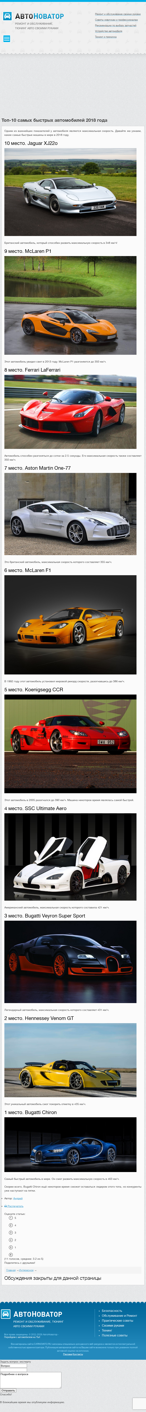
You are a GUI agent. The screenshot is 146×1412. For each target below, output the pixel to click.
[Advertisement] (73, 89)
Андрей (18, 1198)
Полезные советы (114, 1335)
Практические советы (117, 1320)
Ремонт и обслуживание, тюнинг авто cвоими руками (36, 26)
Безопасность (112, 1311)
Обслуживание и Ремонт (119, 1315)
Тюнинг (107, 1330)
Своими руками (113, 1325)
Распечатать (15, 1206)
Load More (73, 1291)
